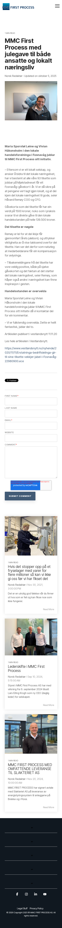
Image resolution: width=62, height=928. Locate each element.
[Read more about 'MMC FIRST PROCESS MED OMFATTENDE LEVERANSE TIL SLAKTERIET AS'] (31, 734)
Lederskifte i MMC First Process (26, 668)
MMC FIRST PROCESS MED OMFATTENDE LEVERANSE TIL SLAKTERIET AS (30, 769)
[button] (57, 5)
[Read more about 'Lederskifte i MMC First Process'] (31, 637)
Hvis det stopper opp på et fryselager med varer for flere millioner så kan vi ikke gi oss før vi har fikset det (29, 572)
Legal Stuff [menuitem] (22, 908)
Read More (48, 609)
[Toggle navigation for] (31, 829)
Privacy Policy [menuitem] (36, 908)
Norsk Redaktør (14, 75)
